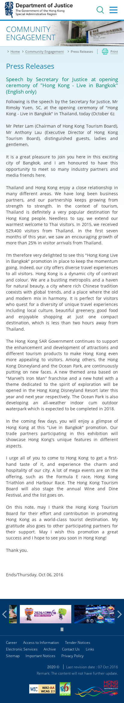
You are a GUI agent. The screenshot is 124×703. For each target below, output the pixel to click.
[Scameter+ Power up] (91, 622)
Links (90, 649)
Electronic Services (22, 649)
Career (11, 642)
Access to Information (41, 642)
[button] (6, 614)
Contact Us (71, 649)
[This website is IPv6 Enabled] (65, 689)
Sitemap (13, 655)
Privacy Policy (72, 655)
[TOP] (116, 591)
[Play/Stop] (62, 629)
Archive (50, 649)
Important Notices (40, 655)
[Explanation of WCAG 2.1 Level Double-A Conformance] (42, 689)
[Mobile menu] (113, 10)
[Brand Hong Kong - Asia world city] (96, 689)
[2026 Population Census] (37, 622)
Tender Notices (77, 642)
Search (100, 9)
